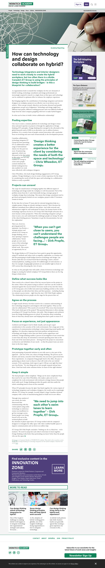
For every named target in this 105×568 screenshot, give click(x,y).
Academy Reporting (57, 48)
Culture (75, 149)
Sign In (78, 4)
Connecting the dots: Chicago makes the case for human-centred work (84, 142)
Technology (7, 51)
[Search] (92, 4)
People (75, 138)
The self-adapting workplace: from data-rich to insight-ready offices (84, 163)
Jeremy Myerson (44, 493)
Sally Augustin (93, 138)
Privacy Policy (74, 564)
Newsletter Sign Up (80, 555)
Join (86, 4)
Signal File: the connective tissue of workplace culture (83, 152)
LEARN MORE (59, 469)
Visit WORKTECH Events (90, 10)
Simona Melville (92, 149)
